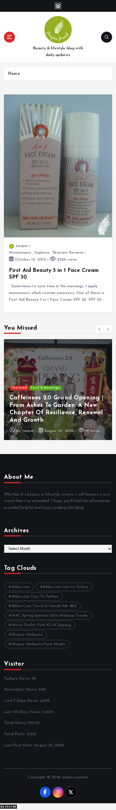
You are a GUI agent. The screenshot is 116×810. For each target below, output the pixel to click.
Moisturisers (20, 253)
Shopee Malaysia (27, 635)
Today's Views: (18, 679)
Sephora (41, 253)
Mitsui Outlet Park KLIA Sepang (41, 625)
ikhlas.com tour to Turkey (65, 587)
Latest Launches (45, 387)
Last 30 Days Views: (23, 712)
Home (14, 74)
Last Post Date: (19, 745)
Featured (19, 387)
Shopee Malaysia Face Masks (39, 644)
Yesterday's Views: (21, 690)
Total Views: (15, 723)
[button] (99, 329)
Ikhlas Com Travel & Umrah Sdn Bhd (44, 606)
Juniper (21, 246)
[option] (58, 389)
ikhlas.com (21, 587)
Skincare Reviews (67, 253)
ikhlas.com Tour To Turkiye (35, 596)
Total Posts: (15, 734)
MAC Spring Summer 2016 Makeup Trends (50, 616)
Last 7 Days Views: (22, 701)
